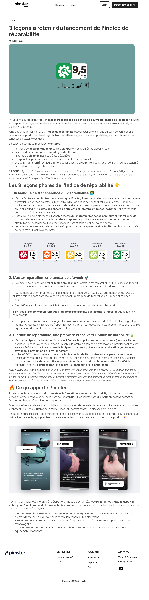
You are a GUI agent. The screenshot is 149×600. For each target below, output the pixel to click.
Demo (60, 562)
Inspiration (92, 562)
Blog (90, 567)
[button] (61, 5)
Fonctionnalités (95, 557)
